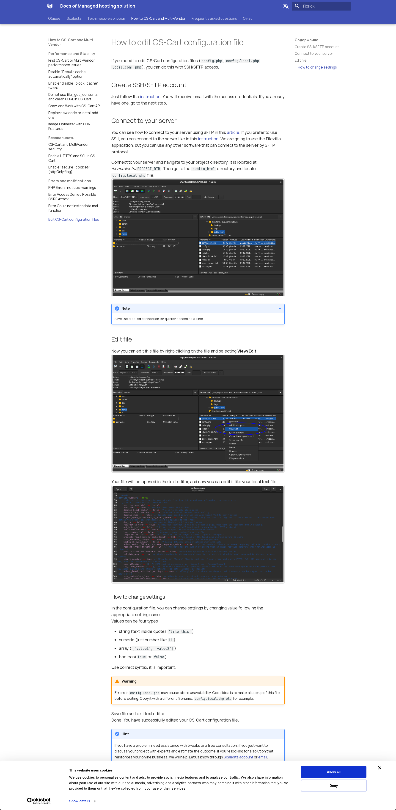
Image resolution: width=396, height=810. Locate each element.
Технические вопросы (106, 18)
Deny (334, 785)
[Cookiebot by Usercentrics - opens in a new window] (39, 801)
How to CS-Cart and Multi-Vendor (159, 18)
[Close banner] (379, 767)
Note (126, 308)
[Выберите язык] (286, 6)
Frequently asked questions (214, 18)
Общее (54, 18)
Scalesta (74, 18)
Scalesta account (238, 757)
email (262, 757)
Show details (79, 801)
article (233, 132)
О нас (248, 18)
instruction (150, 96)
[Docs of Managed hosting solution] (50, 6)
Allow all (334, 772)
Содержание (306, 40)
